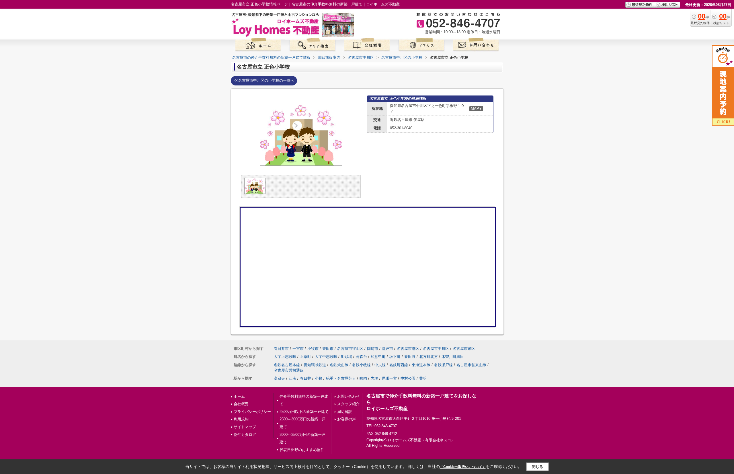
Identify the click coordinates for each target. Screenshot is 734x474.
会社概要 (241, 404)
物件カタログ (245, 434)
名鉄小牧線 (361, 365)
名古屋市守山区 (350, 348)
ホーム (239, 396)
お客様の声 (346, 419)
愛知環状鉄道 (315, 365)
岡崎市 (372, 348)
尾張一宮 (389, 378)
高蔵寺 (279, 378)
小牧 (318, 378)
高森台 (361, 356)
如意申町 (378, 356)
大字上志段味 (285, 356)
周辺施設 (344, 411)
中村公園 (408, 378)
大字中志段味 (326, 356)
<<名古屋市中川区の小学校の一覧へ (264, 80)
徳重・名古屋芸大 (341, 378)
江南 (292, 378)
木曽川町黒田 (453, 356)
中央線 (380, 365)
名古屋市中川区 (436, 348)
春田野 (409, 356)
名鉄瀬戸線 (443, 365)
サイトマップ (245, 427)
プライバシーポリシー (252, 411)
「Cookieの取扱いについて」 (463, 467)
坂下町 (395, 356)
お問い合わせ (348, 396)
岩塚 (374, 378)
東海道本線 (421, 365)
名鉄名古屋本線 (287, 365)
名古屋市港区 (408, 348)
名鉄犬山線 (339, 365)
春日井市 (281, 348)
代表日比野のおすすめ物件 (302, 450)
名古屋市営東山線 (471, 365)
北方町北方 (428, 356)
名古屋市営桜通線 (289, 370)
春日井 (305, 378)
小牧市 (313, 348)
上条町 (305, 356)
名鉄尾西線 (398, 365)
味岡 (363, 378)
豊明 (423, 378)
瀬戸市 (387, 348)
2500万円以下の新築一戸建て (304, 411)
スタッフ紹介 (348, 404)
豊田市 (327, 348)
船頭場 (346, 356)
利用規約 (241, 419)
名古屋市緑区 (464, 348)
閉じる (537, 467)
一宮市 (298, 348)
